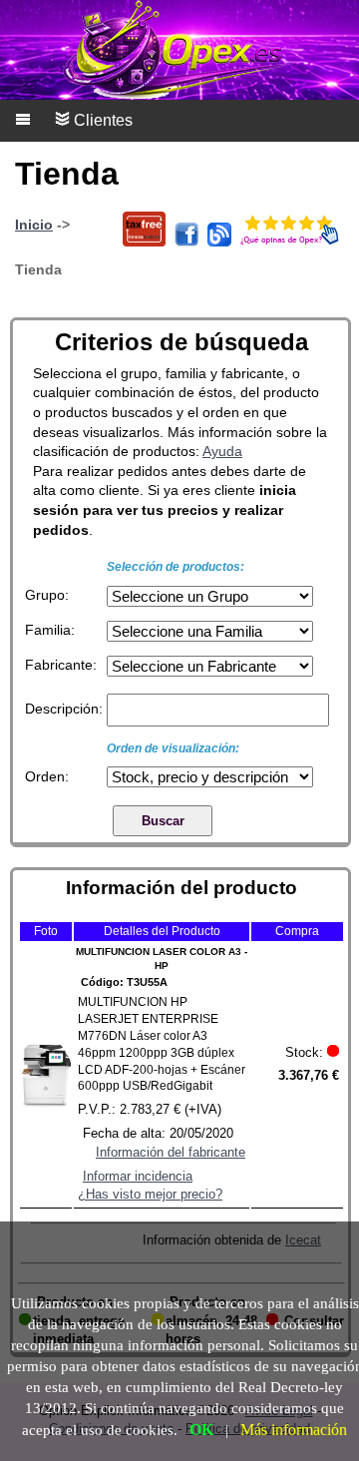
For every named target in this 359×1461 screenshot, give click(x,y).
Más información (293, 1429)
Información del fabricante (170, 1152)
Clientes (101, 120)
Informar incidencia (137, 1176)
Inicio (34, 225)
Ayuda (222, 451)
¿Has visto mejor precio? (150, 1194)
